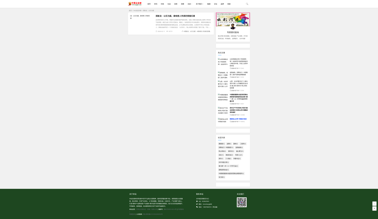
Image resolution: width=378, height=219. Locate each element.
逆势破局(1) (239, 147)
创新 (175, 4)
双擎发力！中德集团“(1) (226, 147)
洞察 (182, 4)
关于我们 (199, 4)
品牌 (222, 4)
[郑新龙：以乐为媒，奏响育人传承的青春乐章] (142, 17)
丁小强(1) (228, 158)
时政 (162, 4)
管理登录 (132, 214)
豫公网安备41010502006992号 (153, 214)
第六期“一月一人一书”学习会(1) (228, 166)
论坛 (215, 4)
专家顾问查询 (233, 32)
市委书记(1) (236, 158)
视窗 (229, 4)
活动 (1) (221, 155)
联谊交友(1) (229, 155)
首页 (149, 4)
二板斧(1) (243, 144)
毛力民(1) (221, 177)
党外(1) (221, 158)
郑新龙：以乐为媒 (189, 31)
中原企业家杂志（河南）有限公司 (146, 209)
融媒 (208, 4)
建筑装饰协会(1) (224, 170)
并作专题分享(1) (224, 162)
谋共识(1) (231, 151)
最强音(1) (221, 144)
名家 (189, 4)
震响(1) (235, 144)
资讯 (155, 4)
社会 (169, 4)
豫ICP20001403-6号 (170, 209)
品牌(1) (229, 144)
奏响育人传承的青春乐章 (205, 31)
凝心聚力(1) (239, 151)
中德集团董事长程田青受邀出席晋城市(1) (231, 173)
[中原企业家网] (135, 5)
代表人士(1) (238, 155)
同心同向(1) (222, 151)
